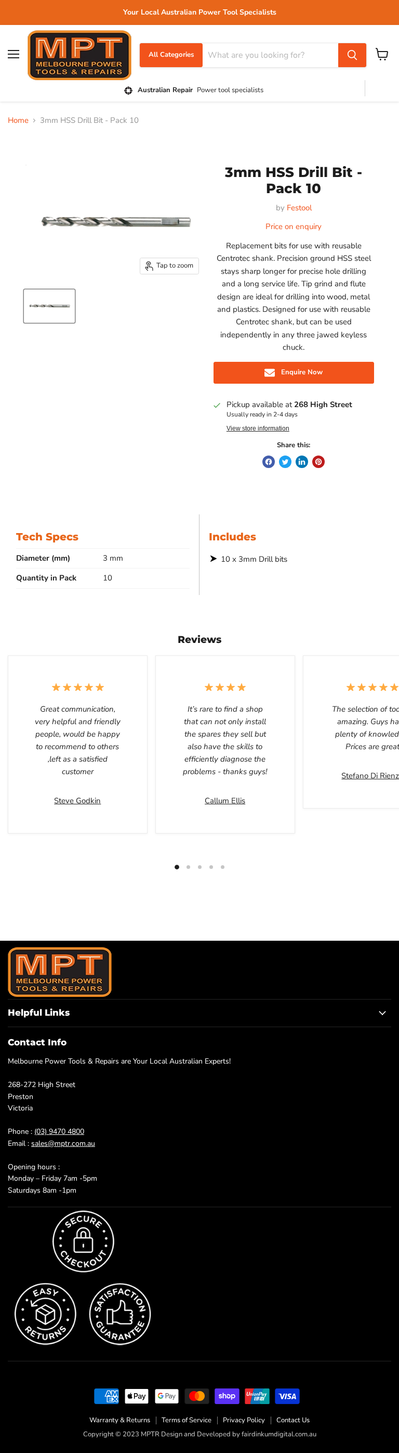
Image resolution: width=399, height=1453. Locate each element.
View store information (258, 428)
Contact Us (293, 1420)
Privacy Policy (244, 1420)
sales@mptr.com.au (63, 1143)
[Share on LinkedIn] (302, 462)
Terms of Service (186, 1420)
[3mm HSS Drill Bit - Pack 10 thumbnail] (49, 306)
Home (18, 120)
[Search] (352, 55)
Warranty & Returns (119, 1420)
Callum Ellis (225, 800)
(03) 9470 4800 (59, 1131)
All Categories (171, 54)
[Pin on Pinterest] (318, 462)
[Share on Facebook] (268, 462)
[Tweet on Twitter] (285, 462)
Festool (299, 208)
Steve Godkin (77, 800)
